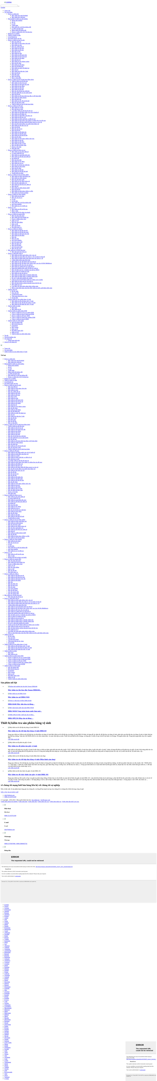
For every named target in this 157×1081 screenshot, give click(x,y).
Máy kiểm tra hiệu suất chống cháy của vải (24, 255)
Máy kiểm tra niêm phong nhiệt (21, 188)
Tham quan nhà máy (14, 340)
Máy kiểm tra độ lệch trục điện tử (21, 184)
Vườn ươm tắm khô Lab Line (70, 801)
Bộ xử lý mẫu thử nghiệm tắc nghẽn (22, 278)
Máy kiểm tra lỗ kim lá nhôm (20, 193)
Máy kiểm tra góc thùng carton (20, 61)
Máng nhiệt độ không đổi (19, 30)
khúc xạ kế (15, 224)
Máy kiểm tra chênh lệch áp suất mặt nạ (23, 266)
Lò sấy (14, 24)
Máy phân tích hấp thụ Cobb (20, 71)
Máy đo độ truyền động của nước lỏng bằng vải (25, 124)
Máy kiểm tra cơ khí (17, 107)
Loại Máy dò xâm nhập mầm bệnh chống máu (25, 286)
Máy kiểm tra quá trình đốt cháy (21, 155)
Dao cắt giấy (15, 293)
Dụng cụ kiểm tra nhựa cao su (16, 150)
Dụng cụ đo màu (16, 147)
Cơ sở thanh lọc (12, 37)
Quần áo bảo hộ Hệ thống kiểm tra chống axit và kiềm (27, 279)
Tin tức (6, 335)
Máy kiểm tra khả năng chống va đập (22, 191)
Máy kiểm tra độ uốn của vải (20, 125)
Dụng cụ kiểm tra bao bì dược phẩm (18, 174)
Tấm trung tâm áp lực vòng (19, 296)
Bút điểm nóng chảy (17, 330)
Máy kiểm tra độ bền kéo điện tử (21, 156)
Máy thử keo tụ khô (17, 109)
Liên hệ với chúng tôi (10, 342)
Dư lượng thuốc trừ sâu (14, 38)
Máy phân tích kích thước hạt (20, 217)
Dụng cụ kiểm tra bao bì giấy (16, 40)
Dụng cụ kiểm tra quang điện (16, 214)
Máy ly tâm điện (16, 78)
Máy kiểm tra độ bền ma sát (20, 230)
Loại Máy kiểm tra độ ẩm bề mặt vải (22, 110)
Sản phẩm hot (35, 800)
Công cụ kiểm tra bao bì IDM (20, 319)
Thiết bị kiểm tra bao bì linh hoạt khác (22, 104)
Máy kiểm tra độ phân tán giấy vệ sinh (23, 304)
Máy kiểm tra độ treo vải (19, 117)
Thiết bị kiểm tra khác (14, 306)
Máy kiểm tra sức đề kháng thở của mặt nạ (24, 261)
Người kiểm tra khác (17, 173)
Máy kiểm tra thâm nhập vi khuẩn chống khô (24, 276)
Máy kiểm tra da (16, 309)
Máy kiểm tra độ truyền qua (20, 209)
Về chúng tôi (8, 339)
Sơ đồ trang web (45, 800)
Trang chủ (7, 10)
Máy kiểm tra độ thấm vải (19, 114)
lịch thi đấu (15, 298)
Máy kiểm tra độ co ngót (19, 143)
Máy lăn (14, 237)
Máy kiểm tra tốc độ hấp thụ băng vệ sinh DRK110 (27, 731)
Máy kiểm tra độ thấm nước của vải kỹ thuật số (25, 112)
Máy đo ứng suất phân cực (19, 183)
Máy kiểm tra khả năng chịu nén (21, 43)
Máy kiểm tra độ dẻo (18, 170)
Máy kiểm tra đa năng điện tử (20, 151)
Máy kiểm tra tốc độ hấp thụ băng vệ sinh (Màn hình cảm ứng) (31, 759)
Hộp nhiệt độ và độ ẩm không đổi (21, 27)
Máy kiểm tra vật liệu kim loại (16, 250)
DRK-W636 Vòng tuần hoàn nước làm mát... (25, 711)
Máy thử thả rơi (16, 60)
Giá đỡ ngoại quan (17, 294)
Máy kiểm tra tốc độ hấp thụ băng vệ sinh (23, 302)
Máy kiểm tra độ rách (18, 48)
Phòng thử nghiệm (17, 20)
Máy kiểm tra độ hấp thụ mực (20, 232)
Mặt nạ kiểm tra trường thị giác (20, 271)
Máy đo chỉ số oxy (17, 129)
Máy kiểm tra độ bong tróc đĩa (20, 84)
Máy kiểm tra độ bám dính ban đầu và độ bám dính (26, 96)
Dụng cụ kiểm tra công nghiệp (16, 194)
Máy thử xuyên (16, 51)
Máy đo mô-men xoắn (18, 102)
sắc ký (13, 22)
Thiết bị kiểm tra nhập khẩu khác (21, 334)
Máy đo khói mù (16, 99)
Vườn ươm (15, 25)
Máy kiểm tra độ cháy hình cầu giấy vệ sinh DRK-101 (28, 774)
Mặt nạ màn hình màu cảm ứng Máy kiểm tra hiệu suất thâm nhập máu (32, 288)
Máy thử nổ (15, 186)
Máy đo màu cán (16, 243)
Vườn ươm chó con (43, 801)
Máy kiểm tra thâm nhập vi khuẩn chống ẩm (24, 275)
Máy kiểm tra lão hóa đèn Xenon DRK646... (24, 690)
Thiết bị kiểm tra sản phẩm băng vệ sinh (19, 299)
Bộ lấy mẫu (15, 291)
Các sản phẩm (8, 12)
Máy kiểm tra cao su (17, 163)
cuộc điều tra (11, 739)
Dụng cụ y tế (11, 207)
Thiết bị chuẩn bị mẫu (14, 35)
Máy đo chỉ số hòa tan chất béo (21, 91)
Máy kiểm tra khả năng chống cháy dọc (23, 138)
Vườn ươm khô (22, 801)
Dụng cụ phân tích (13, 14)
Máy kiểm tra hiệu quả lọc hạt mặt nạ (22, 281)
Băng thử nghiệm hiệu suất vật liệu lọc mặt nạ (25, 268)
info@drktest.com (9, 795)
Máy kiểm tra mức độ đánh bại (20, 68)
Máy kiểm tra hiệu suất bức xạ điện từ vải (23, 119)
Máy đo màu (15, 238)
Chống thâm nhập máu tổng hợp (21, 260)
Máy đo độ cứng (16, 63)
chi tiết (17, 739)
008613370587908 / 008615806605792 (15, 843)
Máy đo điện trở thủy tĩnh (19, 145)
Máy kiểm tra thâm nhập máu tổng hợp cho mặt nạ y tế (27, 258)
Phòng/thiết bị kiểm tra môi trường (18, 19)
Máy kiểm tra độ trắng (18, 65)
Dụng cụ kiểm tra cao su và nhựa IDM (23, 312)
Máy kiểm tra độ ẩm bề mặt (19, 135)
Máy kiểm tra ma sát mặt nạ (19, 273)
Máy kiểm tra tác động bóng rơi (21, 181)
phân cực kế (15, 220)
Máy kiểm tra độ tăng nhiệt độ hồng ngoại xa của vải (27, 122)
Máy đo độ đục (16, 225)
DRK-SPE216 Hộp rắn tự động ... (20, 718)
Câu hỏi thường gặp (10, 337)
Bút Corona (15, 327)
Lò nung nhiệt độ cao (18, 153)
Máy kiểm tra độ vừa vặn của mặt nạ (22, 265)
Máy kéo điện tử (16, 42)
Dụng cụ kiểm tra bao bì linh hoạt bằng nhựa (21, 79)
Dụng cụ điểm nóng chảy (19, 219)
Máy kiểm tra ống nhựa (18, 166)
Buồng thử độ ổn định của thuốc (21, 212)
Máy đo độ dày (16, 73)
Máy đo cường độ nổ (18, 46)
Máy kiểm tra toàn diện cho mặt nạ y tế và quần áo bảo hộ (28, 256)
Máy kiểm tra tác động (18, 86)
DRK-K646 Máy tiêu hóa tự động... (21, 704)
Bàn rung (14, 307)
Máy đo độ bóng (16, 245)
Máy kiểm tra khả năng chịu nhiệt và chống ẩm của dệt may (29, 120)
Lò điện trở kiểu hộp (17, 28)
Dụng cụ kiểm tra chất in (15, 229)
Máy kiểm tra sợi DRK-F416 (18, 697)
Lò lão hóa (15, 201)
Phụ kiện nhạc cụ (17, 227)
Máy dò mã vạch (16, 248)
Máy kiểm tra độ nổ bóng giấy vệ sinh (22, 301)
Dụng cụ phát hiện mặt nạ (15, 253)
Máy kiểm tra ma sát (17, 140)
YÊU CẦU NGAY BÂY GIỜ (9, 792)
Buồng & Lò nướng (13, 33)
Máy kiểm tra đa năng (18, 196)
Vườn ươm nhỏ (32, 801)
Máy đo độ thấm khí (17, 66)
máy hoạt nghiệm (17, 204)
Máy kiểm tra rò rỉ (17, 284)
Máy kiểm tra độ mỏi (18, 89)
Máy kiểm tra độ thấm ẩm (19, 132)
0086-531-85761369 (10, 797)
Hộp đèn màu (15, 74)
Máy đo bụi (15, 69)
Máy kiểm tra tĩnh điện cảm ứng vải (22, 115)
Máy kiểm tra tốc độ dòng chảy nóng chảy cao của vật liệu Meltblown (32, 263)
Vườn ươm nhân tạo (55, 801)
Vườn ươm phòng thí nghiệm (9, 801)
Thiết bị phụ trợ (12, 289)
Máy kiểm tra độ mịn (18, 50)
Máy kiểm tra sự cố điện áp (19, 206)
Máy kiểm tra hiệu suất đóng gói (21, 176)
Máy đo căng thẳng (17, 222)
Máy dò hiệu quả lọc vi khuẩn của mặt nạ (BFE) (25, 270)
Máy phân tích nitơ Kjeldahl (20, 15)
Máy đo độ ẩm (16, 76)
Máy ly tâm (15, 211)
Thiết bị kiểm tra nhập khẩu (16, 320)
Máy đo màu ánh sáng (18, 215)
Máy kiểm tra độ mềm (18, 58)
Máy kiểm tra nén (17, 45)
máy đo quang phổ (17, 242)
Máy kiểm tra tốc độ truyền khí (20, 101)
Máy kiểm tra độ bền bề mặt (20, 171)
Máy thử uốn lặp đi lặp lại (19, 252)
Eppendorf (15, 325)
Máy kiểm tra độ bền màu (19, 133)
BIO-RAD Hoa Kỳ (17, 324)
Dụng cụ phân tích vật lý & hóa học (22, 32)
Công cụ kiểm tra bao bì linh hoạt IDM (23, 314)
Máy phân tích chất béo (18, 17)
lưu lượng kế (15, 158)
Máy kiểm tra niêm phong (19, 97)
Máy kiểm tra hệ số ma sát (19, 56)
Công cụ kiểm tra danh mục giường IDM (23, 317)
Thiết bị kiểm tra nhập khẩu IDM (17, 311)
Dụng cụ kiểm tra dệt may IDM (21, 316)
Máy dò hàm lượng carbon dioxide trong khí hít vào (26, 283)
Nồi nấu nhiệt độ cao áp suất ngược (22, 92)
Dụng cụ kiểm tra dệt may (15, 106)
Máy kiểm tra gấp (17, 53)
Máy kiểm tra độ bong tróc (19, 55)
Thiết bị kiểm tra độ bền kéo (20, 81)
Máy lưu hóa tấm (16, 160)
